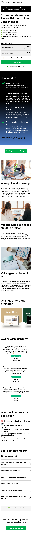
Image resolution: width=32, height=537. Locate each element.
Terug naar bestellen (17, 528)
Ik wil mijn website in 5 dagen (16, 151)
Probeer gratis (16, 62)
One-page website (16, 53)
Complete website (16, 47)
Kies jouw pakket (15, 48)
